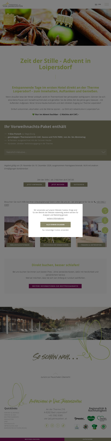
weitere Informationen (55, 218)
